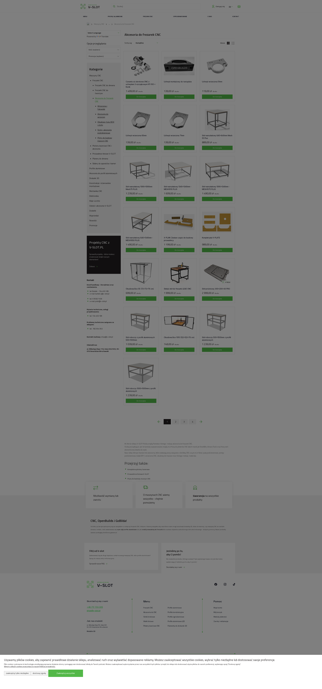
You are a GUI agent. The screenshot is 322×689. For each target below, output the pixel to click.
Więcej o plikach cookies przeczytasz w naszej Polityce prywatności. (29, 666)
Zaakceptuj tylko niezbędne (17, 673)
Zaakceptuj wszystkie (65, 673)
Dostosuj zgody (39, 673)
